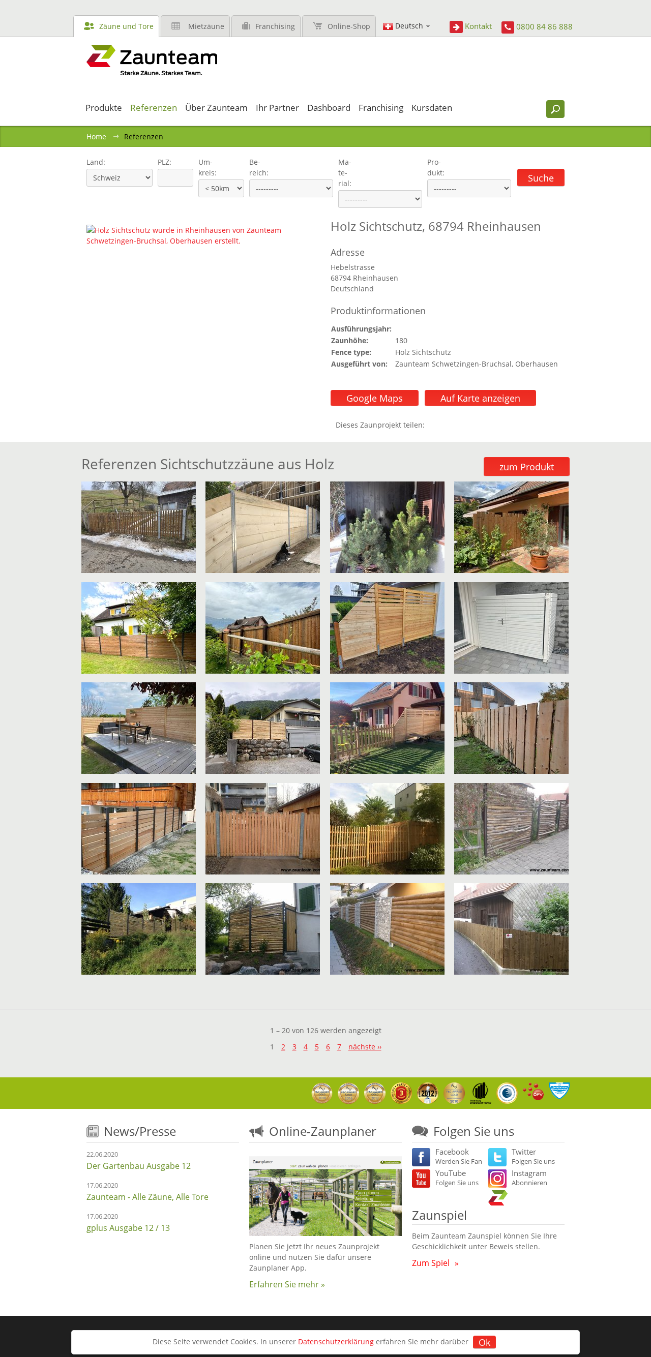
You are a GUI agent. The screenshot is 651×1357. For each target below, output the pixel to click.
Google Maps (374, 398)
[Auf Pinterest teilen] (447, 425)
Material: (344, 172)
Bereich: (259, 167)
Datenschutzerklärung (336, 1341)
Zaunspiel (439, 1215)
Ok (484, 1342)
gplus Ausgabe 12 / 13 (128, 1227)
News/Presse (140, 1131)
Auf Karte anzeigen (480, 398)
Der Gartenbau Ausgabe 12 (138, 1165)
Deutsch (409, 26)
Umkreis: (204, 167)
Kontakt (478, 26)
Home (96, 136)
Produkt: (436, 167)
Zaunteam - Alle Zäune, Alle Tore (147, 1196)
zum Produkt (526, 467)
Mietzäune (206, 26)
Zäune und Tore (126, 26)
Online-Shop (349, 26)
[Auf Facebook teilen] (435, 425)
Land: (94, 162)
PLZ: (162, 162)
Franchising (275, 26)
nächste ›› (364, 1046)
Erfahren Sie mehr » (287, 1284)
